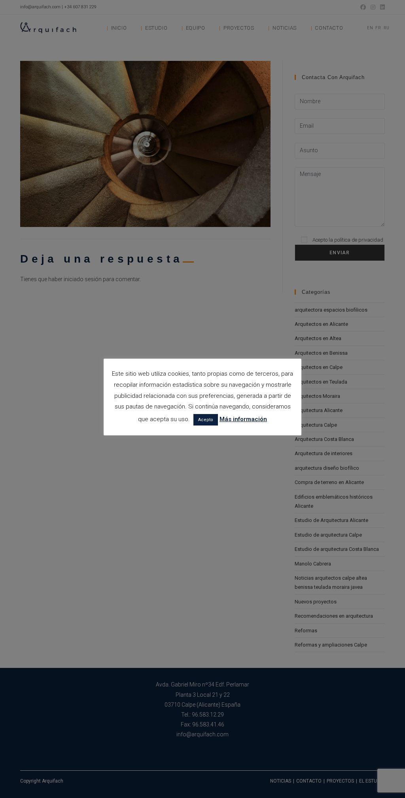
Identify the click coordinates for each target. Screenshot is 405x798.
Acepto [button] (205, 419)
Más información (243, 419)
